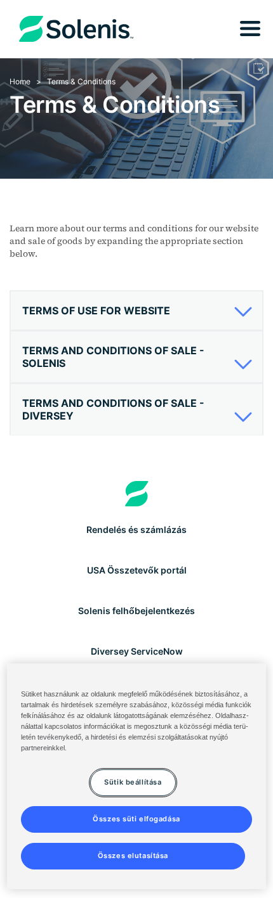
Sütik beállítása (132, 782)
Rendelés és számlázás (136, 529)
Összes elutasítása (133, 855)
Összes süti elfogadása (136, 818)
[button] (133, 310)
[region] (137, 776)
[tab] (136, 311)
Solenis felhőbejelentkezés (136, 610)
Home (20, 81)
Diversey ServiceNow (137, 651)
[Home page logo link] (137, 493)
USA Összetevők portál (137, 570)
